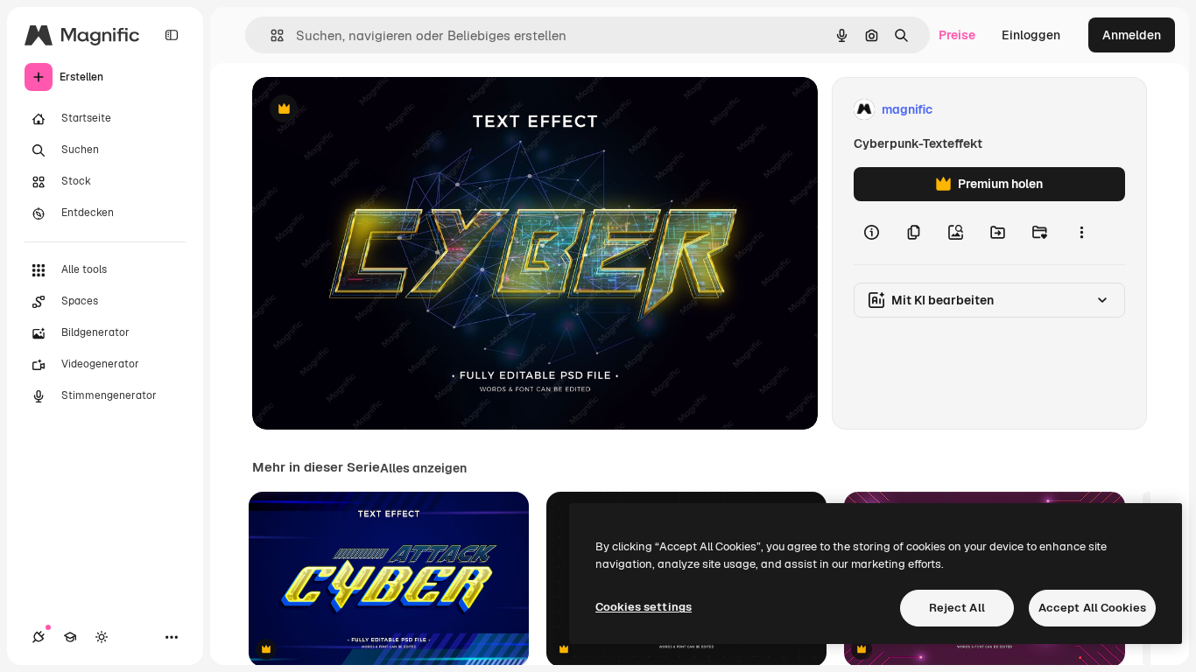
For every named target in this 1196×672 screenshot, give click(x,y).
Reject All (957, 607)
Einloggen (1031, 35)
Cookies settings (643, 606)
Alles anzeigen (423, 468)
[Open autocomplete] (270, 35)
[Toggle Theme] (102, 637)
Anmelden (1131, 35)
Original (364, 110)
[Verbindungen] (39, 637)
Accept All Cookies (1092, 607)
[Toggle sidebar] (172, 35)
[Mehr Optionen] (1081, 232)
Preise (957, 35)
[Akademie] (70, 637)
